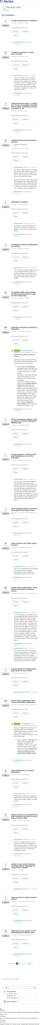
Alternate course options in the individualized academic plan (23, 931)
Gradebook (26, 820)
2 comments (14, 56)
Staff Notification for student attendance (22, 771)
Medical (26, 204)
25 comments (14, 704)
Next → (30, 963)
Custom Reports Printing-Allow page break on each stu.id (23, 670)
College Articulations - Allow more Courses (22, 53)
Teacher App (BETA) (12, 998)
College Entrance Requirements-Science (24, 141)
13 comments (14, 593)
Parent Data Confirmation (31, 593)
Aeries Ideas (21, 23)
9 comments (14, 547)
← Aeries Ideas (5, 10)
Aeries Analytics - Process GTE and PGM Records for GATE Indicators (23, 456)
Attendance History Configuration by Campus (24, 245)
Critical (17, 35)
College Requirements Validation (24, 21)
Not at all (16, 32)
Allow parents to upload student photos (24, 898)
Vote (6, 25)
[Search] (34, 987)
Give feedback (11, 991)
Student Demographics (30, 901)
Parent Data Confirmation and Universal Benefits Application (23, 701)
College (26, 23)
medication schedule (19, 202)
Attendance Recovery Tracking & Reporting (24, 328)
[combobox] (19, 987)
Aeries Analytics (28, 460)
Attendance (26, 248)
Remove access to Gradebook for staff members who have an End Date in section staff (24, 816)
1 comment (13, 110)
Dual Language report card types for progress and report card (24, 509)
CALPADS (27, 298)
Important (26, 32)
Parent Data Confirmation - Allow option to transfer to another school (24, 589)
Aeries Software (12, 1001)
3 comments (14, 148)
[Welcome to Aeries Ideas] (20, 1)
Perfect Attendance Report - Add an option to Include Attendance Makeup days (24, 421)
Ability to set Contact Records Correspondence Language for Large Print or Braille (23, 865)
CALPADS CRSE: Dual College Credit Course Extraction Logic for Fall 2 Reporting (23, 294)
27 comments (14, 331)
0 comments (14, 23)
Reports (27, 673)
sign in (17, 979)
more (32, 405)
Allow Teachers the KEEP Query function (24, 544)
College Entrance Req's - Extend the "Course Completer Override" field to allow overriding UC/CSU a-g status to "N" (24, 106)
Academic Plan (28, 935)
